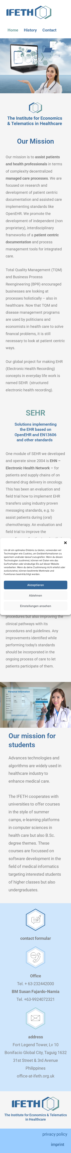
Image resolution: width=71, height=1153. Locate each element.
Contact (49, 30)
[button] (65, 543)
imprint (57, 1144)
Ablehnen (35, 595)
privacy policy (54, 1134)
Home (13, 30)
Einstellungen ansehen (35, 606)
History (30, 30)
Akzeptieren (35, 585)
